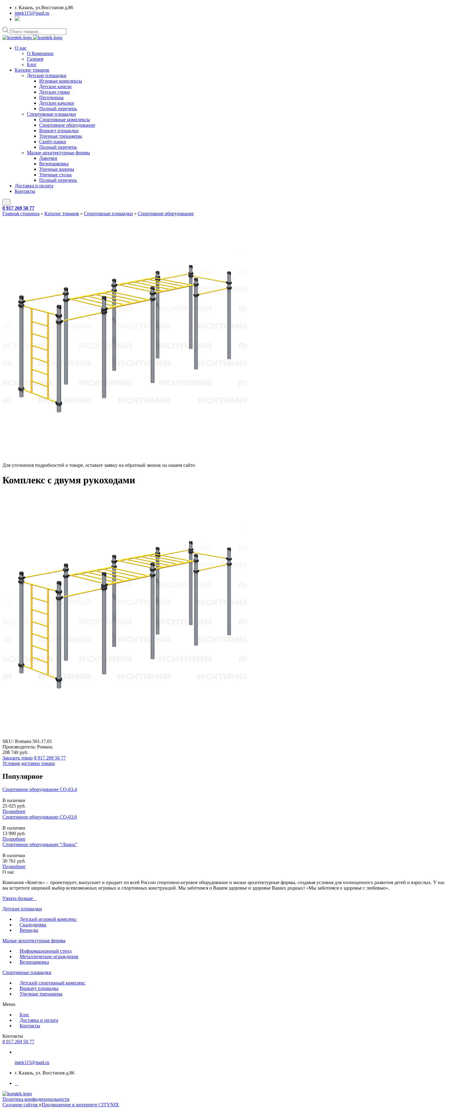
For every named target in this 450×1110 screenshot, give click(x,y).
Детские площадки (46, 75)
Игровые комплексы (60, 81)
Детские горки (54, 92)
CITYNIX (109, 1104)
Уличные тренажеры (60, 136)
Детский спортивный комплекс (52, 982)
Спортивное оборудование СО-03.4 (39, 789)
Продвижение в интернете (70, 1104)
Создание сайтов (20, 1104)
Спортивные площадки (51, 114)
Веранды (29, 930)
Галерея (35, 59)
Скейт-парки (52, 141)
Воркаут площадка (39, 988)
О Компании (40, 53)
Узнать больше (17, 898)
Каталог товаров (32, 70)
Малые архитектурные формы (58, 152)
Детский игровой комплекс (48, 919)
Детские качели (55, 86)
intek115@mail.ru (32, 13)
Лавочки (48, 158)
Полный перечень (58, 108)
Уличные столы (55, 174)
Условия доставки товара (28, 763)
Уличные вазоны (56, 169)
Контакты (25, 191)
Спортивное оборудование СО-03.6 (39, 816)
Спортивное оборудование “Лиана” (39, 844)
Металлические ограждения (49, 956)
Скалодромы (33, 924)
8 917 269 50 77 (18, 208)
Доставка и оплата (34, 185)
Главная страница (20, 213)
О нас (21, 48)
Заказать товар (17, 757)
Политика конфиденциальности (35, 1099)
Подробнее (13, 811)
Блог (32, 64)
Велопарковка (54, 163)
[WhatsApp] (17, 19)
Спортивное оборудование (67, 125)
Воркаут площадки (59, 130)
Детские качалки (56, 103)
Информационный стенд (46, 951)
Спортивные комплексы (64, 119)
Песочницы (51, 97)
